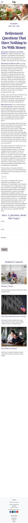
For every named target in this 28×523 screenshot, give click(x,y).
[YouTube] (17, 512)
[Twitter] (13, 512)
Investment (14, 519)
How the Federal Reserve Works (13, 316)
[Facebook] (10, 512)
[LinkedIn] (15, 512)
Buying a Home (7, 286)
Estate (14, 521)
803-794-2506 (15, 502)
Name (2, 221)
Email (2, 229)
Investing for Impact (9, 348)
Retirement (14, 518)
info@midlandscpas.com (14, 509)
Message (3, 237)
